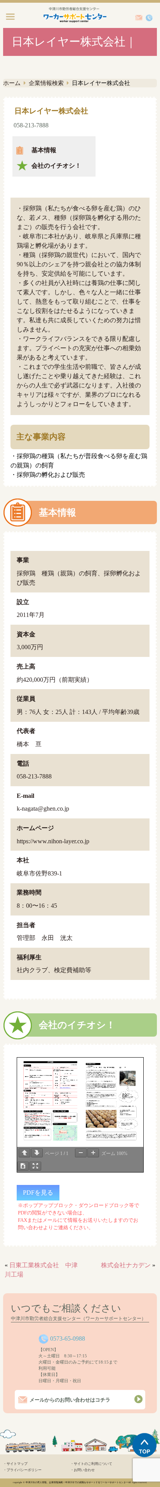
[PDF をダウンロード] (23, 1166)
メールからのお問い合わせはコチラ (70, 1400)
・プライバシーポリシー (22, 1470)
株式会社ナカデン (126, 1265)
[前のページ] (24, 1152)
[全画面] (35, 1166)
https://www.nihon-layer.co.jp (53, 841)
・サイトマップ (15, 1464)
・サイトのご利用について (91, 1464)
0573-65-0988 (67, 1338)
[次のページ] (37, 1152)
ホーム (12, 83)
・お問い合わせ (82, 1470)
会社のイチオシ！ (56, 165)
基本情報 (43, 150)
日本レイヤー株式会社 (51, 111)
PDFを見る (38, 1192)
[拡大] (93, 1152)
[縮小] (81, 1152)
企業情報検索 (46, 83)
